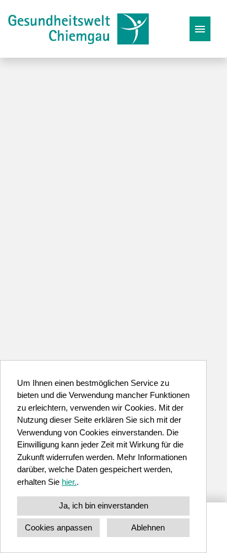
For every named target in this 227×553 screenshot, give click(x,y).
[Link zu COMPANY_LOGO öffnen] (78, 29)
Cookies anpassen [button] (58, 527)
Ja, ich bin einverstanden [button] (103, 505)
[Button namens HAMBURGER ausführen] (200, 28)
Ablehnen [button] (148, 527)
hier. (69, 481)
